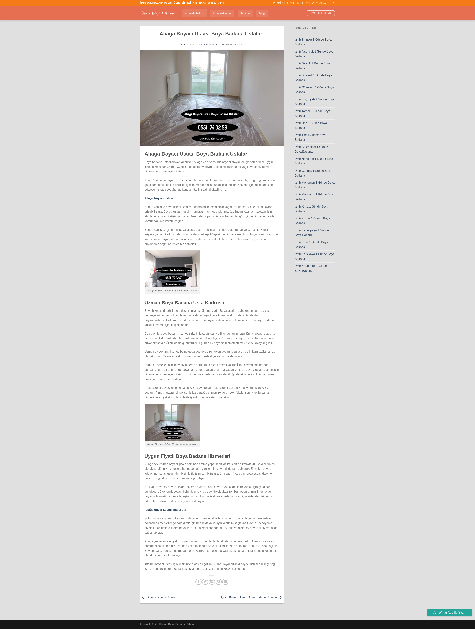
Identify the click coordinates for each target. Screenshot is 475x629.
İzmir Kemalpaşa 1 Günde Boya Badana (312, 233)
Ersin (184, 44)
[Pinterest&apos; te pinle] (219, 582)
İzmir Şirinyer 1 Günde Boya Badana (313, 42)
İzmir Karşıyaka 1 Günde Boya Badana (315, 257)
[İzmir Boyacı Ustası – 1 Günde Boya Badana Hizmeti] (158, 13)
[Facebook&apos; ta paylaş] (198, 582)
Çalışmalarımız (222, 13)
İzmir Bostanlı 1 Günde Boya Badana (313, 78)
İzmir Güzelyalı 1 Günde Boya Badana (314, 90)
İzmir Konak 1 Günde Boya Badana (312, 221)
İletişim (245, 13)
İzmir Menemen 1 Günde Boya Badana (315, 185)
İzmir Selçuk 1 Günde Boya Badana (312, 66)
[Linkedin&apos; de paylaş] (225, 582)
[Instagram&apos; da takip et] (333, 3)
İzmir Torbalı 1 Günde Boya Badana (312, 114)
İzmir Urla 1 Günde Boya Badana (311, 125)
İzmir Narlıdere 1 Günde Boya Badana (314, 161)
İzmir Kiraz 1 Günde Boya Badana (311, 209)
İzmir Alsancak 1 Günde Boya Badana (314, 54)
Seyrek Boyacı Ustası (160, 597)
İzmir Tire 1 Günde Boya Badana (310, 137)
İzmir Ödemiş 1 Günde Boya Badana (313, 173)
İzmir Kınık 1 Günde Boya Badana (311, 245)
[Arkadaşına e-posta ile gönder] (212, 582)
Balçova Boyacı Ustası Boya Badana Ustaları (247, 597)
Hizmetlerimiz (193, 13)
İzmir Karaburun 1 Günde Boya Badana (311, 269)
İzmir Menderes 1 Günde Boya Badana (315, 197)
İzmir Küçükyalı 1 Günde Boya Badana (314, 102)
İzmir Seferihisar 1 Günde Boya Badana (311, 149)
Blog (262, 13)
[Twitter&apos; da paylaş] (205, 582)
